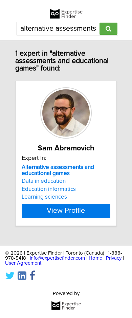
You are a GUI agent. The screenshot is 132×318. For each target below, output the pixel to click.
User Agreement (23, 263)
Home (95, 258)
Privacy (114, 258)
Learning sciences (44, 197)
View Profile (66, 210)
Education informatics (49, 189)
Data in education (44, 181)
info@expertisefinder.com (57, 258)
